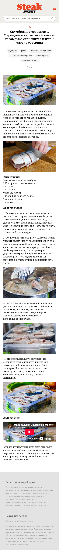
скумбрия (12, 50)
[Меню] (54, 8)
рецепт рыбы (42, 55)
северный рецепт (29, 60)
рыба (23, 50)
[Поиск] (52, 18)
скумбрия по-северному (21, 55)
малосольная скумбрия (41, 50)
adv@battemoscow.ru (24, 521)
